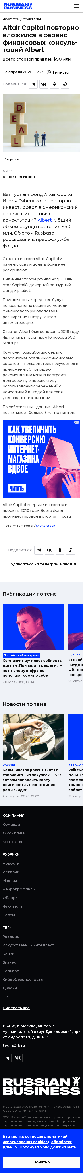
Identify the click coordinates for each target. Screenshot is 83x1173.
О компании (14, 833)
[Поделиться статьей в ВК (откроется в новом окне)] (43, 84)
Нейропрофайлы (19, 889)
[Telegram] (7, 1058)
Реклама (11, 936)
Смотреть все (16, 1008)
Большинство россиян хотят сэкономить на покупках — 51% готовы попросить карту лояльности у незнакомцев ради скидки (32, 780)
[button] (76, 6)
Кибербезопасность (23, 979)
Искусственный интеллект (28, 945)
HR (5, 997)
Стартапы (31, 19)
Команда (11, 824)
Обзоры (10, 898)
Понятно (41, 1162)
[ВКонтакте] (18, 1058)
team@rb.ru (14, 1045)
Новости (11, 19)
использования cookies (25, 1142)
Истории (11, 872)
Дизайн (10, 988)
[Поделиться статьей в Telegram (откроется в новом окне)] (33, 84)
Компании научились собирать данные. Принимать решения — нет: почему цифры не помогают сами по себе (33, 668)
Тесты (9, 915)
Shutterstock (45, 525)
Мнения (10, 880)
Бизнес (9, 962)
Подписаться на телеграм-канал (40, 564)
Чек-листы (13, 906)
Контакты (12, 842)
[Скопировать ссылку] (65, 84)
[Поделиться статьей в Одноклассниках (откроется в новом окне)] (54, 84)
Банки (8, 954)
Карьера (11, 971)
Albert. (45, 220)
